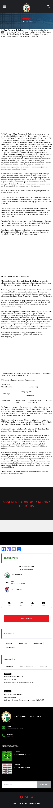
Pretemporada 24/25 (13, 694)
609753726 (10, 736)
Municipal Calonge (18, 583)
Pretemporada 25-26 (13, 677)
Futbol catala (22, 643)
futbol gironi (37, 643)
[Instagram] (31, 797)
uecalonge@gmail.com (15, 729)
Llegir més (26, 619)
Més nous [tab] (9, 667)
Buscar (43, 785)
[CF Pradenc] (7, 590)
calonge (9, 643)
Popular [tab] (43, 667)
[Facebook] (21, 797)
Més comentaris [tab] (26, 667)
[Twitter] (26, 797)
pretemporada (11, 647)
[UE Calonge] (7, 575)
